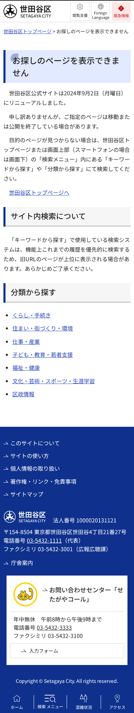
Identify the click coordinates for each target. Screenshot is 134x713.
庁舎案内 (22, 562)
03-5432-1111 (44, 540)
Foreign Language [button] (100, 15)
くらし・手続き (31, 315)
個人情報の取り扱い (35, 468)
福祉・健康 (26, 367)
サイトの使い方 (29, 455)
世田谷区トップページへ (39, 192)
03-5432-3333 (54, 627)
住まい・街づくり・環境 (42, 328)
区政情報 (23, 394)
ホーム (17, 707)
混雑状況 (84, 707)
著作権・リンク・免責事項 (43, 481)
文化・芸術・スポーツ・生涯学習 (53, 381)
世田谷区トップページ (27, 31)
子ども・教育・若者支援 (42, 354)
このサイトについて (35, 443)
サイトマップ (26, 494)
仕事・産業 (26, 341)
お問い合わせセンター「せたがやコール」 (86, 594)
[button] (79, 11)
